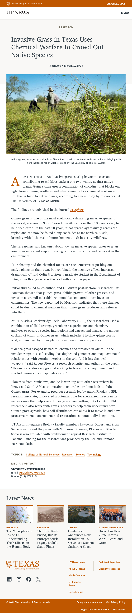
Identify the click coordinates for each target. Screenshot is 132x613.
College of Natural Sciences (43, 454)
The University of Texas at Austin (32, 602)
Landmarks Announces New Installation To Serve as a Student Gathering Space (81, 539)
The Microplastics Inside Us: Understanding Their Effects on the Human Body (19, 539)
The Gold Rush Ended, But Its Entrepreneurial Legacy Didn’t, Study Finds (48, 539)
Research (66, 27)
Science (80, 454)
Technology (94, 454)
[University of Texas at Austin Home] (24, 3)
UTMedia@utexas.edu (32, 472)
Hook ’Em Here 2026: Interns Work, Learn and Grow (111, 537)
